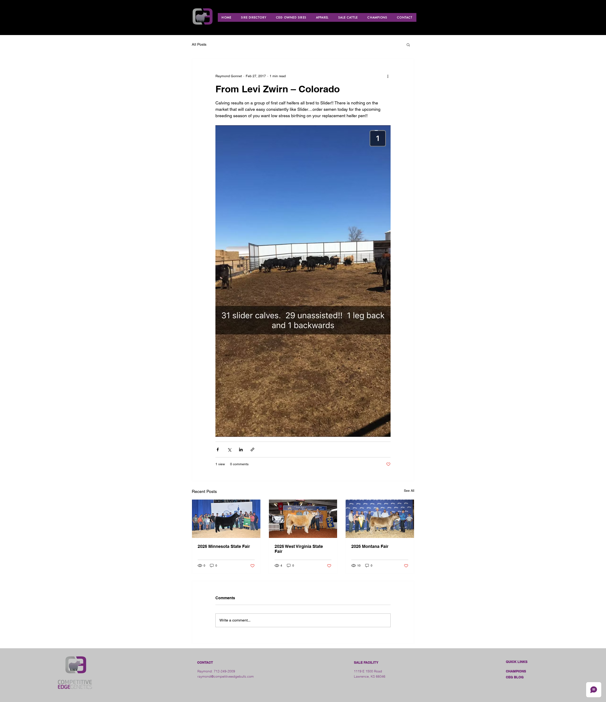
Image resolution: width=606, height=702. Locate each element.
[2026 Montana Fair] (380, 519)
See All (409, 490)
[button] (408, 44)
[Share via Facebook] (217, 449)
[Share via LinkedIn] (241, 449)
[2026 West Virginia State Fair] (303, 519)
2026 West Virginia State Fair (299, 549)
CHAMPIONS (516, 671)
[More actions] (388, 76)
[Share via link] (252, 449)
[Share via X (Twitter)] (229, 449)
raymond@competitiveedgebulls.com (225, 676)
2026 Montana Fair (369, 546)
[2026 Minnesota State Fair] (226, 519)
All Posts (199, 44)
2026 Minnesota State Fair (224, 546)
